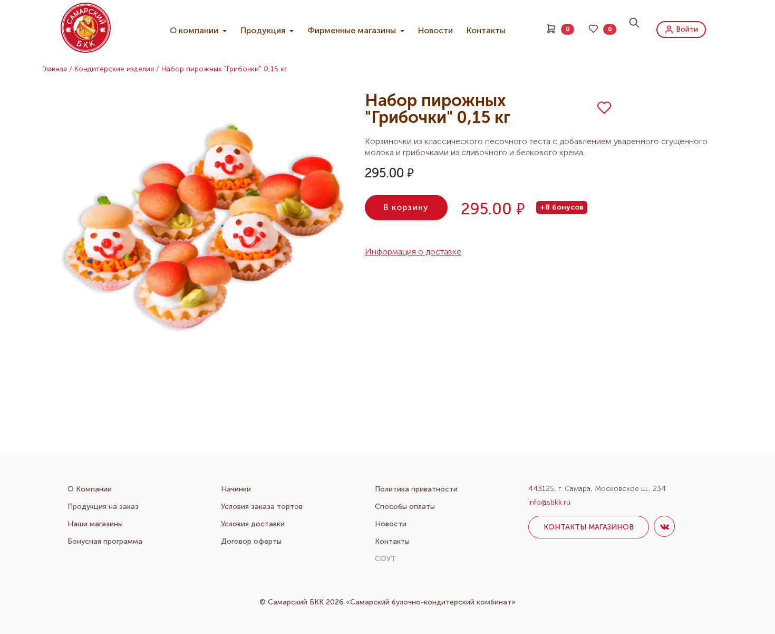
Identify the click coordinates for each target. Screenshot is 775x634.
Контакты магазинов (589, 527)
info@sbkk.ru (549, 502)
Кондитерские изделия (114, 68)
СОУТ (385, 558)
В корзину (406, 207)
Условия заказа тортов (262, 506)
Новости (435, 30)
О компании (195, 30)
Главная (54, 68)
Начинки (236, 489)
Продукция (263, 30)
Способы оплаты (405, 506)
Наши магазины (95, 523)
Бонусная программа (104, 541)
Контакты (486, 30)
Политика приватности (416, 489)
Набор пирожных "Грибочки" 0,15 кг (224, 68)
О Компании (89, 489)
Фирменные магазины (352, 30)
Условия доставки (253, 523)
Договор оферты (251, 541)
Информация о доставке (413, 252)
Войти (686, 28)
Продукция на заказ (103, 506)
